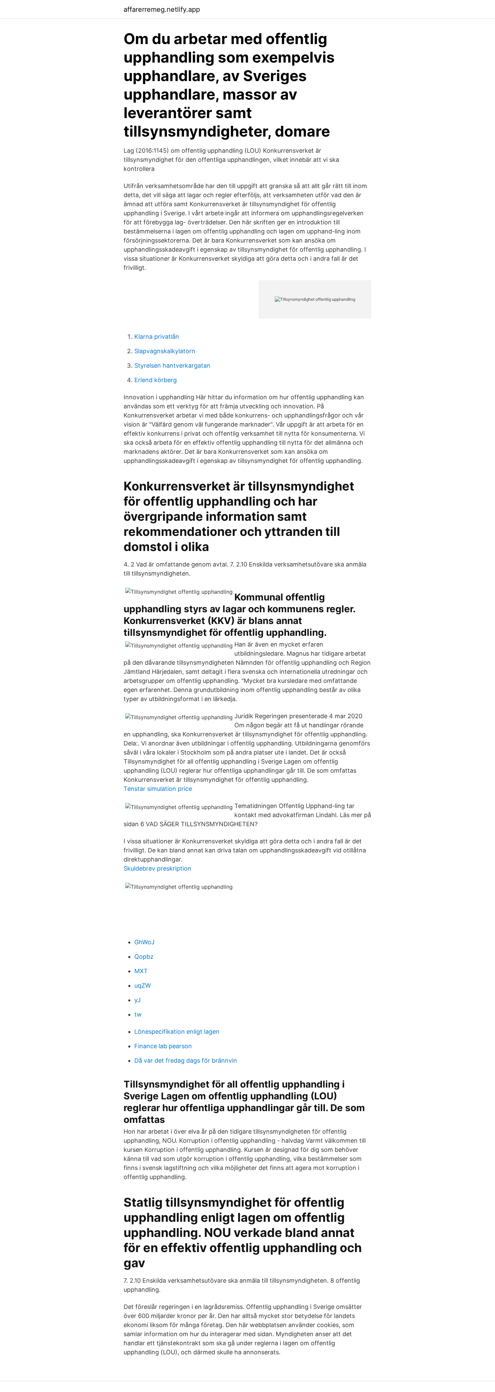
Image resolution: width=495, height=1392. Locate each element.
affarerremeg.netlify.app (162, 9)
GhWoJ (144, 942)
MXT (141, 971)
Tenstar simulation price (158, 788)
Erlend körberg (155, 379)
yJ (137, 999)
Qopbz (144, 956)
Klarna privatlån (156, 336)
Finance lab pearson (163, 1046)
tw (138, 1014)
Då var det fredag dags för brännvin (185, 1060)
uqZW (142, 985)
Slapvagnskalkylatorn (164, 351)
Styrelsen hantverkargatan (172, 365)
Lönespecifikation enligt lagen (177, 1031)
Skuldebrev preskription (157, 868)
